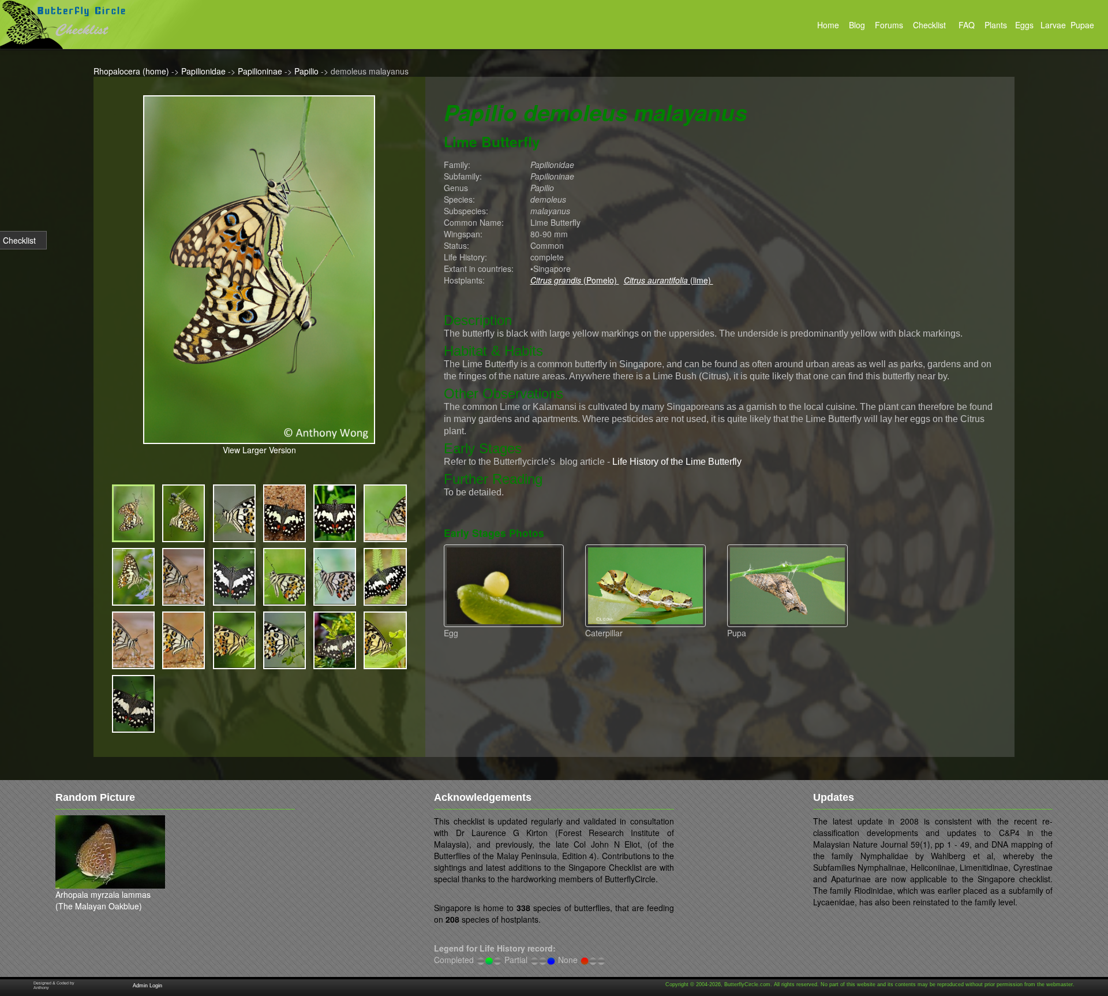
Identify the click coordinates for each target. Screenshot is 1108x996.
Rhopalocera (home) (131, 71)
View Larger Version (259, 450)
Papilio (306, 71)
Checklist (19, 240)
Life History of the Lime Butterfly (677, 462)
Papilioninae (260, 71)
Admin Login (147, 985)
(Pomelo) (574, 280)
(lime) (668, 280)
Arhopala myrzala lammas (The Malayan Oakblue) (103, 900)
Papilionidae (203, 71)
